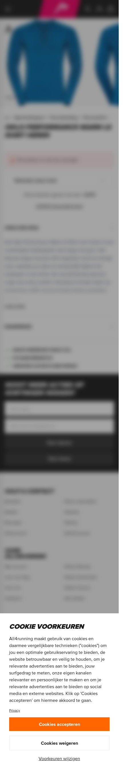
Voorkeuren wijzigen (59, 758)
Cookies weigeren (59, 743)
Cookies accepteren (59, 724)
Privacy (14, 710)
